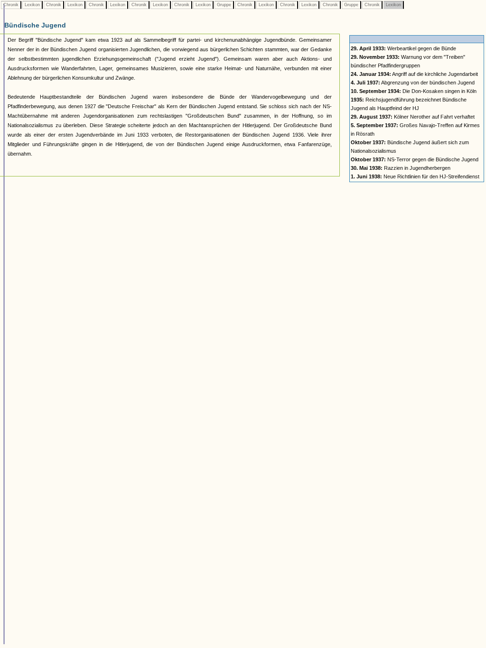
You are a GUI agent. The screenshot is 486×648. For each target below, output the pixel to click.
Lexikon (32, 4)
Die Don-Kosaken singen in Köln (414, 91)
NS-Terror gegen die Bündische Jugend (414, 159)
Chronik (11, 4)
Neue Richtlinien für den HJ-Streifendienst (415, 176)
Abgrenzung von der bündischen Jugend (413, 82)
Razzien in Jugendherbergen (400, 168)
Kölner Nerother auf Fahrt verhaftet (413, 117)
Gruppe (224, 4)
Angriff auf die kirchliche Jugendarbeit (414, 74)
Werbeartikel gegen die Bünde (403, 48)
